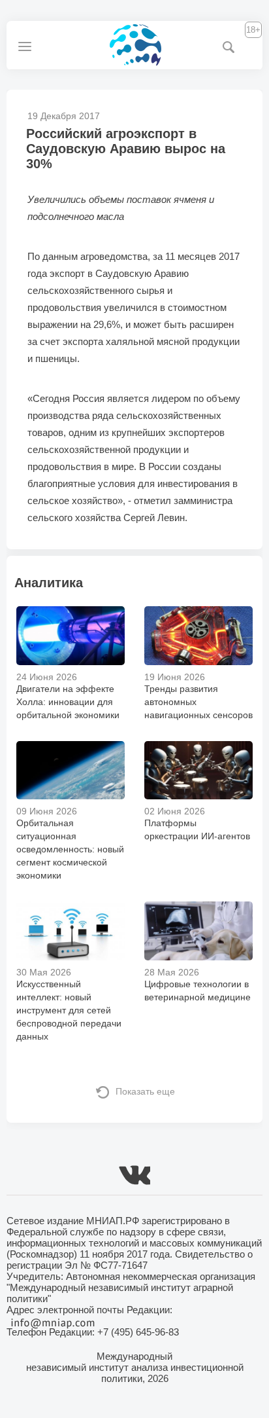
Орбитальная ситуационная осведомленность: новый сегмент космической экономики (70, 849)
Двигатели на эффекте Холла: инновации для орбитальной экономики (67, 701)
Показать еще (145, 1091)
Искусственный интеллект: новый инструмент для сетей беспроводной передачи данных (68, 1010)
